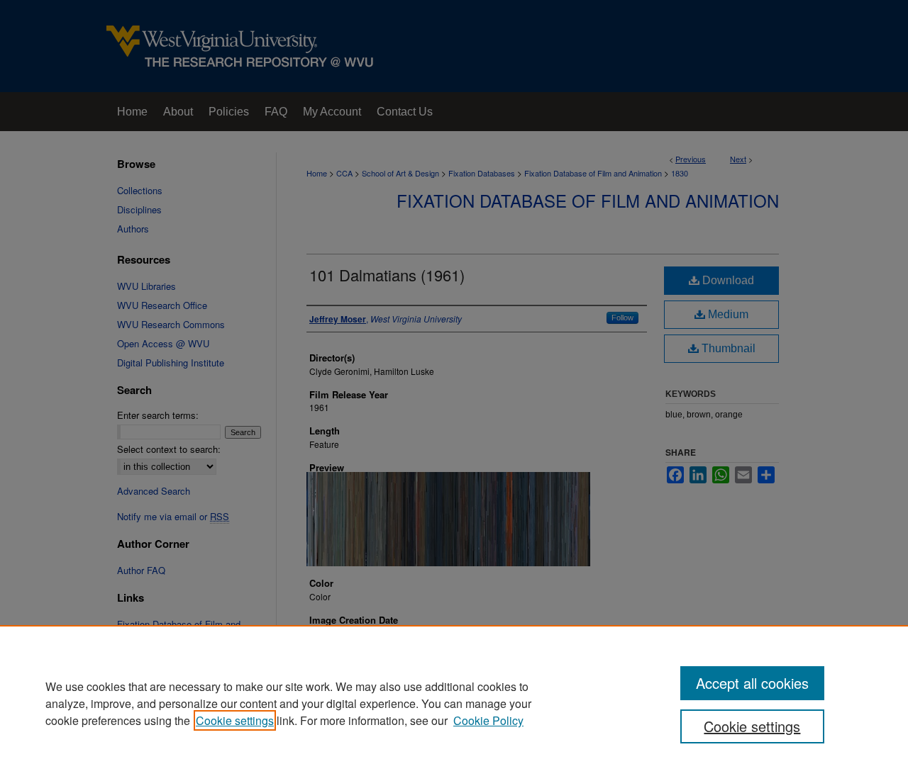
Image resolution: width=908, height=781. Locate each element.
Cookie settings (235, 720)
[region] (454, 703)
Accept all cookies (752, 683)
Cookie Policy (488, 720)
